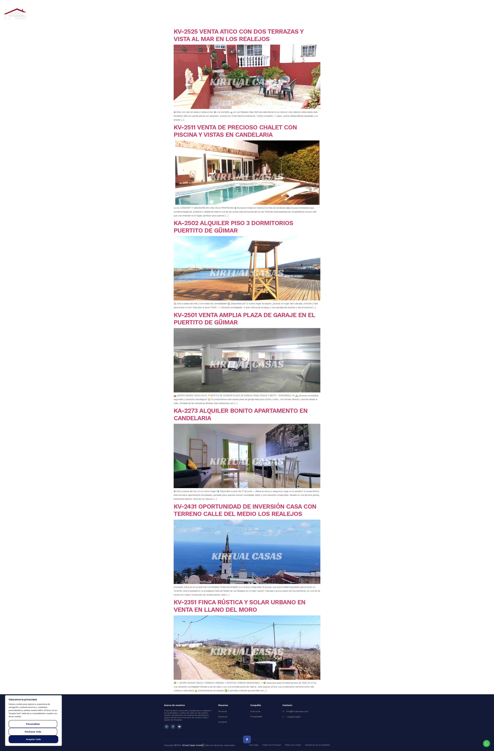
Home (399, 14)
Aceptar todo (33, 739)
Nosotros (459, 14)
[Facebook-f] (172, 726)
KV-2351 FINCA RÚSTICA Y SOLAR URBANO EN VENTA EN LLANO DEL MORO (239, 605)
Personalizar (33, 724)
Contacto (478, 14)
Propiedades (419, 14)
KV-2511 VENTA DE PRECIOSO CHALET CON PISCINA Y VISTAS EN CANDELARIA (235, 131)
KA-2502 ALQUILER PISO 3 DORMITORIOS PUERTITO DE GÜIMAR (233, 226)
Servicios (440, 14)
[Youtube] (179, 726)
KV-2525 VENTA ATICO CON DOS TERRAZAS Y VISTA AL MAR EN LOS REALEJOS (238, 35)
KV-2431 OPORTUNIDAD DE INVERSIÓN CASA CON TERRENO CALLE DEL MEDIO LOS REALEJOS (245, 510)
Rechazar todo (33, 731)
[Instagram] (166, 726)
